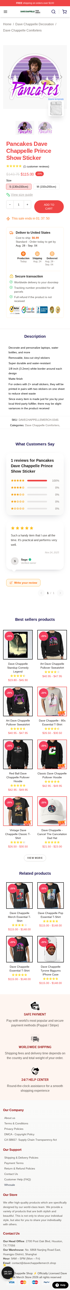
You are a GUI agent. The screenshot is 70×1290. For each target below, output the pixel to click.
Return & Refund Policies (19, 1168)
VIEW (18, 655)
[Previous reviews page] (41, 592)
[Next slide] (61, 77)
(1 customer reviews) (36, 166)
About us (9, 1117)
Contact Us (11, 1173)
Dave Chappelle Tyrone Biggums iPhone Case (51, 970)
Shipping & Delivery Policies (21, 1157)
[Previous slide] (9, 77)
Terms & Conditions (16, 1123)
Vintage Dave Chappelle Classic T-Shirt (18, 834)
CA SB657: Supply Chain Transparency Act (30, 1139)
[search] (53, 11)
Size (8, 180)
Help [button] (62, 1285)
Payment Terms (14, 1163)
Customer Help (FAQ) (17, 1179)
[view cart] (64, 11)
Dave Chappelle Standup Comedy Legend (18, 667)
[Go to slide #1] (25, 128)
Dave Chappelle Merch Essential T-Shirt (19, 916)
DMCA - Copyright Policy (19, 1134)
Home (7, 24)
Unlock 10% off (8, 1273)
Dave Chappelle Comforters (22, 30)
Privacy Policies (13, 1128)
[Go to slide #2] (45, 128)
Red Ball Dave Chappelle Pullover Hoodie (18, 777)
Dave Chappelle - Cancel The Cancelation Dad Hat (52, 834)
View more (35, 858)
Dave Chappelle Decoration (34, 24)
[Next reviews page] (60, 592)
